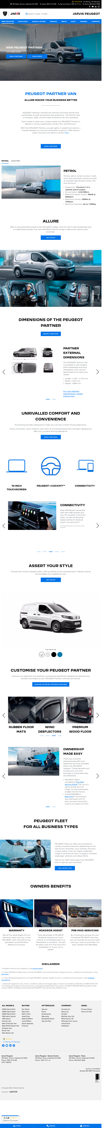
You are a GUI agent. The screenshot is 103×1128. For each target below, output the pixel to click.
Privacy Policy (86, 1009)
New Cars (25, 1012)
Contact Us (65, 1009)
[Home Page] (11, 14)
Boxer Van (6, 1030)
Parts (64, 21)
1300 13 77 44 (45, 1060)
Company (96, 21)
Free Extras (65, 1023)
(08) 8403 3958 (79, 1060)
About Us (65, 1012)
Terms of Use (86, 1012)
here (67, 133)
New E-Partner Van (9, 1023)
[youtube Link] (92, 6)
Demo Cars (26, 1014)
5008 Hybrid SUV (8, 1014)
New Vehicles (8, 21)
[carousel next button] (97, 372)
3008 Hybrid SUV (8, 1012)
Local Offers (26, 1021)
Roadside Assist (48, 1019)
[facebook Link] (89, 6)
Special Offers (39, 21)
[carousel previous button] (4, 372)
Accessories (46, 1014)
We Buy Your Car (67, 1016)
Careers (64, 1014)
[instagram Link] (98, 6)
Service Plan (46, 1021)
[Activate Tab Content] (41, 654)
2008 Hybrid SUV (8, 1009)
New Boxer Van (8, 1033)
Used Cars (26, 1016)
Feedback (65, 1026)
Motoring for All (67, 1019)
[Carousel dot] (39, 551)
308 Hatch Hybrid (9, 1016)
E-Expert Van (7, 1028)
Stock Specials (27, 1023)
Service (53, 21)
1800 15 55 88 (12, 1060)
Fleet (73, 21)
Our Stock (23, 21)
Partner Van (6, 1021)
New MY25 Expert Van (10, 1026)
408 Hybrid (6, 1019)
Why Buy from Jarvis (69, 1021)
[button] (10, 1118)
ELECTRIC (15, 161)
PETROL (5, 161)
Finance (83, 21)
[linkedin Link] (95, 6)
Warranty (45, 1016)
